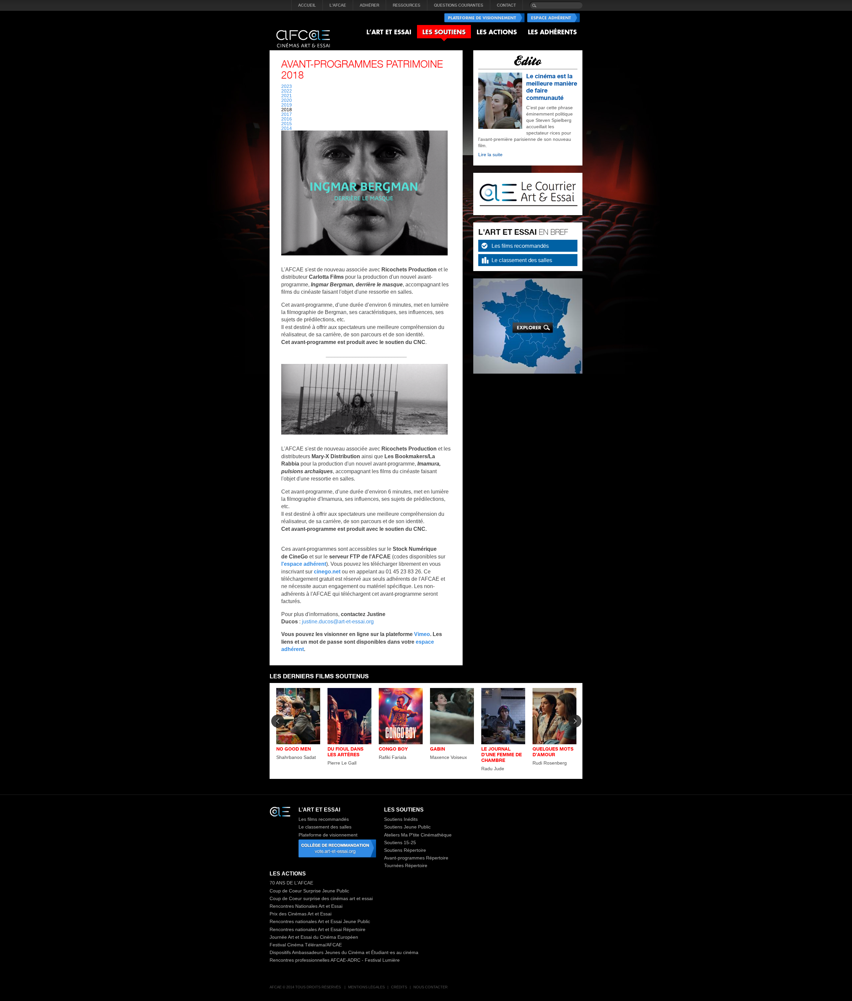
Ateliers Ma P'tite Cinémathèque (418, 834)
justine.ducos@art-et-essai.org (338, 621)
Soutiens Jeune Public (407, 827)
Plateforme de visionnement (328, 834)
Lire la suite (490, 154)
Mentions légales (366, 987)
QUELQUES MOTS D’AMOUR (552, 751)
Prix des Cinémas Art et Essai (300, 913)
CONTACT (506, 5)
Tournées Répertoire (405, 865)
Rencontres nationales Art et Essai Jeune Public (320, 921)
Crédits (399, 987)
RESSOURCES (406, 5)
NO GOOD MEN (293, 749)
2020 (286, 100)
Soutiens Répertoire (405, 850)
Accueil (307, 5)
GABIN (437, 749)
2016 (286, 119)
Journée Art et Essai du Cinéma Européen (314, 937)
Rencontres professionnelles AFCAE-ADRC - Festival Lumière (335, 960)
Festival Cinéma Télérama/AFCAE (306, 944)
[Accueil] (303, 33)
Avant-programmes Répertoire (416, 857)
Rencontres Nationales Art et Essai (306, 906)
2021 (286, 95)
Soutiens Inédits (401, 819)
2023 (286, 86)
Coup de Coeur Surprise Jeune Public (309, 890)
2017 (286, 114)
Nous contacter (430, 987)
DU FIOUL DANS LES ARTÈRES (345, 751)
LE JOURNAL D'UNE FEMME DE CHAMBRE (501, 754)
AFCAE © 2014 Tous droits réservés (306, 987)
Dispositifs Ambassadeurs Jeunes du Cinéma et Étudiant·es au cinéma (344, 952)
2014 (286, 128)
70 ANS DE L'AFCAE (291, 882)
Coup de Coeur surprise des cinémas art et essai (321, 898)
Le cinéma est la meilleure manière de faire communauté (551, 86)
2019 (286, 105)
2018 (286, 109)
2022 (286, 91)
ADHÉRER (369, 5)
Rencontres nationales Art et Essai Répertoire (317, 929)
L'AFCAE (337, 5)
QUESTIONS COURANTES (458, 5)
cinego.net (327, 571)
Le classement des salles (522, 260)
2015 (286, 123)
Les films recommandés (520, 245)
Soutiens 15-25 (400, 842)
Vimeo (422, 634)
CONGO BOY (393, 749)
